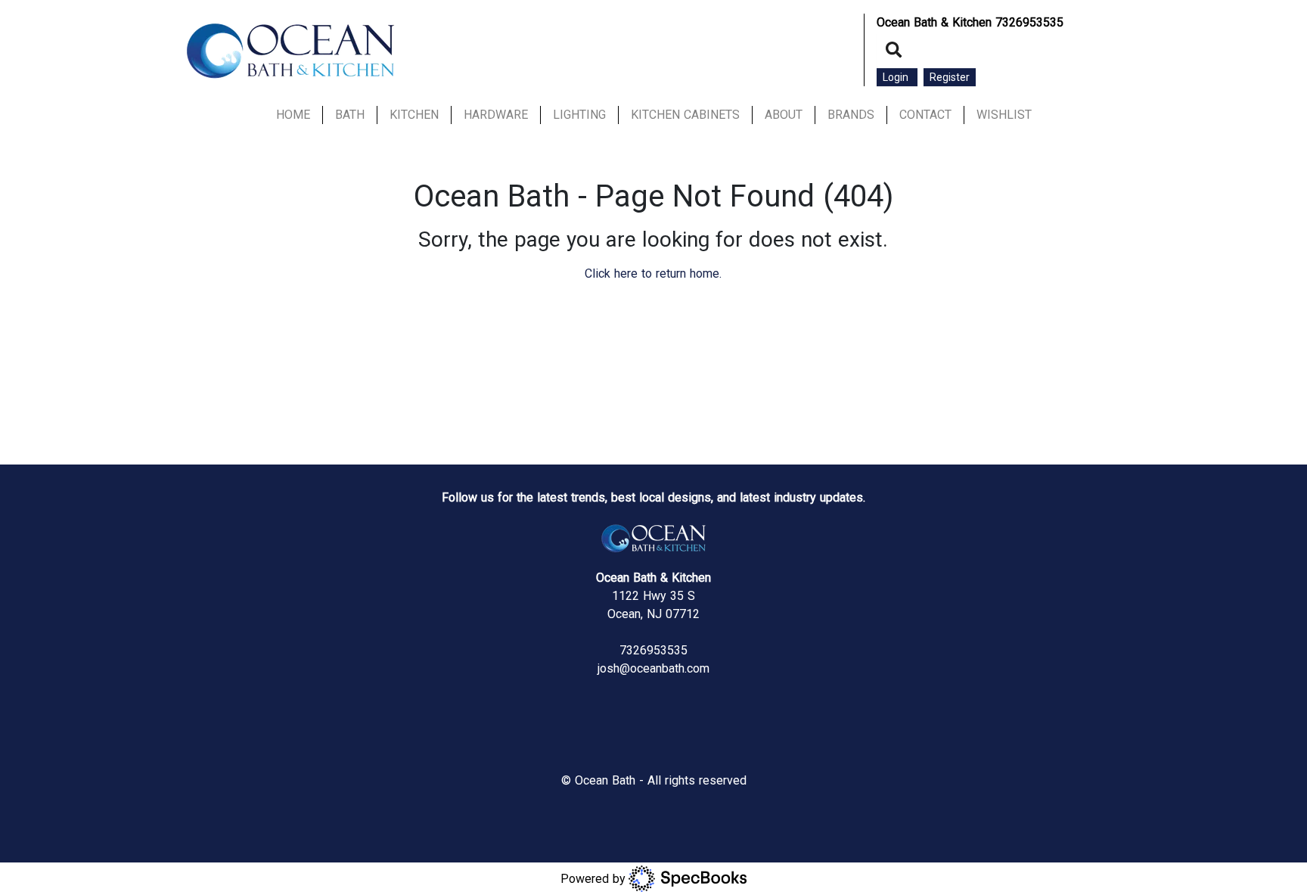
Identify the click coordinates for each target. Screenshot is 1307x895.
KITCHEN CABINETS (685, 114)
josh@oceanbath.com (653, 668)
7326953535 (1029, 22)
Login (897, 77)
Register (950, 77)
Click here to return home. (653, 273)
